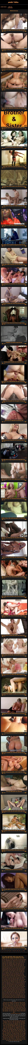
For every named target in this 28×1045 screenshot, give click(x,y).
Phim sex (7, 1003)
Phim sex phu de (8, 1023)
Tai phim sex (12, 1003)
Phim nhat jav (8, 1004)
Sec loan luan (16, 1020)
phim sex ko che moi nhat (9, 976)
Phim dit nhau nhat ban (12, 1034)
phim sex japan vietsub (7, 971)
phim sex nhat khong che (9, 991)
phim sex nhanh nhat (16, 977)
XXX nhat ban (20, 1030)
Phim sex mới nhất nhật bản (9, 1025)
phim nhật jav (9, 963)
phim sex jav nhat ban (14, 973)
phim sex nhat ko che (20, 991)
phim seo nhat (17, 965)
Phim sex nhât (14, 1030)
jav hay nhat (4, 959)
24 (23, 950)
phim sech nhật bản (9, 965)
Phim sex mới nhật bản (8, 1002)
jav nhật (15, 959)
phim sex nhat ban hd (21, 981)
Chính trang (3, 6)
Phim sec (8, 1030)
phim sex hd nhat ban (11, 970)
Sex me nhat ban (19, 1031)
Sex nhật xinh (12, 1031)
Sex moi (4, 1020)
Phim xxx (22, 1024)
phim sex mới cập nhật (7, 977)
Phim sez (10, 1021)
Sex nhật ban (10, 1028)
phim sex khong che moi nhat (17, 974)
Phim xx (23, 1036)
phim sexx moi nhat (14, 993)
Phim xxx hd (19, 1035)
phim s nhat (15, 963)
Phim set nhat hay (15, 1004)
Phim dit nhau (20, 1034)
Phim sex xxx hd (19, 1037)
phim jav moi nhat (17, 962)
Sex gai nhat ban (15, 1033)
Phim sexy (18, 1025)
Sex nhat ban (8, 1026)
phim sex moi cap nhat (21, 976)
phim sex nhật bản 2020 (13, 979)
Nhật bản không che (11, 1008)
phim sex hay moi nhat (13, 968)
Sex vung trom (20, 1029)
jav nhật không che (8, 960)
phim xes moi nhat (8, 995)
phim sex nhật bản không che (18, 982)
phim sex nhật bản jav (6, 982)
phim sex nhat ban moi (9, 985)
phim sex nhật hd (11, 990)
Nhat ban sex (17, 1024)
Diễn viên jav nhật (12, 1006)
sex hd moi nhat (15, 997)
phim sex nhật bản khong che (8, 984)
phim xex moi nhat (15, 996)
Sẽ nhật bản (11, 1009)
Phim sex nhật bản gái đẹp (10, 1029)
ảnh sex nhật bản (12, 1010)
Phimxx (18, 1010)
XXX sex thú (16, 1002)
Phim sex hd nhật (14, 1)
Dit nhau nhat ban (19, 1007)
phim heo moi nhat (17, 960)
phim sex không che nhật (7, 975)
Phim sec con (10, 1020)
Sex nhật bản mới (16, 1023)
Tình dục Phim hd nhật (16, 1013)
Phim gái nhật (18, 1036)
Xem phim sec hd (13, 1035)
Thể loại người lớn (10, 7)
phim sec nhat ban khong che (11, 964)
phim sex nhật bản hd (11, 981)
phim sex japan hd (20, 970)
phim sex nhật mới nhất (16, 992)
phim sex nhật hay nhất (7, 989)
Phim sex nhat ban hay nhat (16, 1040)
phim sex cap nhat (15, 966)
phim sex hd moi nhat (14, 969)
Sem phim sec (12, 1037)
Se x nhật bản (17, 1028)
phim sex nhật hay (11, 987)
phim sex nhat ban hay (11, 980)
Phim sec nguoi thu (16, 1026)
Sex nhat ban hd (11, 1036)
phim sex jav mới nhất (17, 971)
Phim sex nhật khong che (17, 1039)
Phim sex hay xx (7, 1039)
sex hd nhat (22, 997)
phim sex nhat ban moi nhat (11, 986)
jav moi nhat (10, 959)
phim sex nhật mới (6, 992)
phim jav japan (9, 962)
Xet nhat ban (18, 1008)
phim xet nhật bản (17, 995)
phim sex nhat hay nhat (18, 989)
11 (19, 950)
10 (17, 950)
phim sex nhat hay (20, 987)
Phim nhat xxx (19, 1006)
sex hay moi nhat (8, 997)
